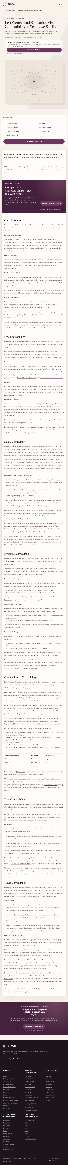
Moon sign (49, 1078)
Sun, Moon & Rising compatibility (30, 1104)
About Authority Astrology (10, 1103)
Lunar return (28, 1092)
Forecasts (6, 1089)
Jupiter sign (49, 1089)
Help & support (7, 1161)
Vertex (5, 1131)
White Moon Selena (30, 1139)
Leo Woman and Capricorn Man (47, 420)
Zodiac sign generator (31, 1110)
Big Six (5, 1147)
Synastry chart (29, 1078)
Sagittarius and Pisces (46, 655)
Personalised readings (9, 1087)
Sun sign (48, 1076)
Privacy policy (7, 1158)
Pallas (26, 1131)
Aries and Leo (12, 627)
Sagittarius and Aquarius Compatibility (48, 293)
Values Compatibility (10, 135)
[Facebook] (5, 1058)
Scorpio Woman (54, 526)
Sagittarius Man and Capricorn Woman (35, 976)
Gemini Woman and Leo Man (26, 378)
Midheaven (6, 1125)
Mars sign (49, 1087)
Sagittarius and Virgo (45, 851)
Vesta (26, 1133)
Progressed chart (30, 1087)
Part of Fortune (7, 1133)
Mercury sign (50, 1081)
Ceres (26, 1125)
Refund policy (32, 1158)
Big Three (6, 1141)
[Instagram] (13, 1058)
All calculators (7, 1081)
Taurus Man (32, 532)
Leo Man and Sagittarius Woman (21, 864)
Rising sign (6, 1120)
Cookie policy (17, 1158)
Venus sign (49, 1084)
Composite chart (29, 1081)
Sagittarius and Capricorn (12, 724)
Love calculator (29, 1107)
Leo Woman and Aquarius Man (35, 981)
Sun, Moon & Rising (8, 1144)
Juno (26, 1128)
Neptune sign (50, 1097)
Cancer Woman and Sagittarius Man (51, 378)
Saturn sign (49, 1092)
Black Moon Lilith (29, 1120)
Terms (24, 1158)
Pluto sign (49, 1100)
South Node (6, 1139)
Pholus (27, 1136)
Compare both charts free (34, 141)
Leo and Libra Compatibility (50, 315)
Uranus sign (49, 1095)
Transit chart (28, 1084)
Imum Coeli (6, 1128)
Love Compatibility (42, 123)
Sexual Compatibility (10, 127)
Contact (5, 1105)
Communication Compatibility (12, 131)
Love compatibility (30, 1100)
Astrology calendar (8, 1084)
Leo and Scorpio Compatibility (23, 293)
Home (6, 10)
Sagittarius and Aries (50, 785)
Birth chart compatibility (32, 1097)
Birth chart (28, 1076)
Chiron (26, 1123)
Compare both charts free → (34, 49)
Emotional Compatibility (43, 127)
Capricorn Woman (40, 526)
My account (6, 1108)
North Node (6, 1136)
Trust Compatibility (42, 131)
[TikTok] (17, 1058)
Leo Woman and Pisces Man (13, 395)
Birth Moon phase (8, 1149)
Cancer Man (43, 532)
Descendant (6, 1123)
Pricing (5, 1095)
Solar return (28, 1089)
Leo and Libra (20, 772)
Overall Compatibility (10, 123)
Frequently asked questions (11, 1100)
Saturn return (28, 1095)
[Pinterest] (9, 1058)
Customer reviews (8, 1097)
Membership (7, 1092)
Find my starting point (9, 1078)
